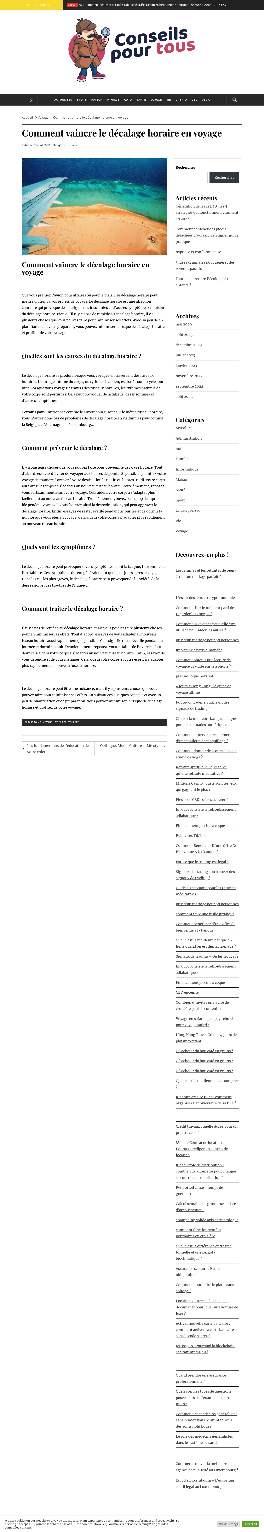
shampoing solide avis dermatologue (207, 1220)
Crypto (181, 99)
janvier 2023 (186, 365)
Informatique (187, 469)
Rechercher (185, 167)
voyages (73, 722)
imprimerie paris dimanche (199, 650)
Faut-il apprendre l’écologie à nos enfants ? (204, 282)
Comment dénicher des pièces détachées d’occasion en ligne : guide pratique (92, 5)
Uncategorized (188, 510)
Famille (113, 99)
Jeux (206, 99)
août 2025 (184, 334)
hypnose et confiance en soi (186, 5)
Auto (128, 99)
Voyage (156, 99)
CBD (195, 99)
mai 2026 (184, 324)
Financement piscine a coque (200, 825)
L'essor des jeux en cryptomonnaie (205, 597)
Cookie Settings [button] (228, 1524)
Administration (189, 438)
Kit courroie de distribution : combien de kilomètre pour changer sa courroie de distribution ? (206, 1171)
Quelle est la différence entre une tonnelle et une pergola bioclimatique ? (204, 1252)
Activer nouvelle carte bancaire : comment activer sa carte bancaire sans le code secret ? (205, 1329)
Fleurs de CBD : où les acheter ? (202, 799)
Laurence (73, 145)
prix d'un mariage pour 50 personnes (207, 640)
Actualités (63, 99)
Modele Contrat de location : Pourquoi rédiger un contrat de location (202, 1148)
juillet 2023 (185, 355)
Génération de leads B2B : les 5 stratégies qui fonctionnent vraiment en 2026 (207, 212)
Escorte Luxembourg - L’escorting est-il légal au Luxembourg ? (205, 1483)
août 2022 (184, 396)
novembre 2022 (189, 376)
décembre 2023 (189, 345)
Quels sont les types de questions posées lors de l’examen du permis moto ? (205, 1397)
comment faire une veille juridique (205, 914)
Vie (168, 99)
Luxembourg (95, 412)
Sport (81, 99)
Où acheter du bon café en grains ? (204, 1051)
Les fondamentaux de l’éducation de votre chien (58, 748)
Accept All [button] (251, 1524)
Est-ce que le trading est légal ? (202, 862)
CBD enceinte (187, 992)
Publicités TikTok (191, 835)
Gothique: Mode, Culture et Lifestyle (130, 745)
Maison (97, 99)
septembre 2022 (189, 386)
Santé (141, 99)
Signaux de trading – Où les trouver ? (207, 956)
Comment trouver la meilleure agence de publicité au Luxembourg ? (207, 1466)
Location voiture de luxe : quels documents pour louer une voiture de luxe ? (207, 1307)
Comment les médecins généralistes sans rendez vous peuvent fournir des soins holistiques (206, 1420)
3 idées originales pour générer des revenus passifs (205, 265)
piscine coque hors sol (194, 676)
